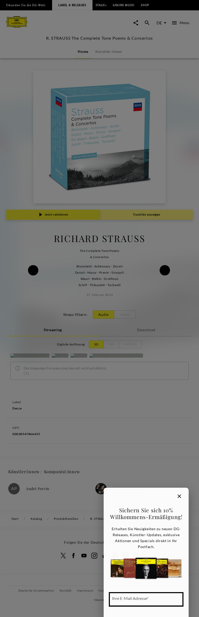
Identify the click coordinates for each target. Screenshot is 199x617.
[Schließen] (179, 496)
